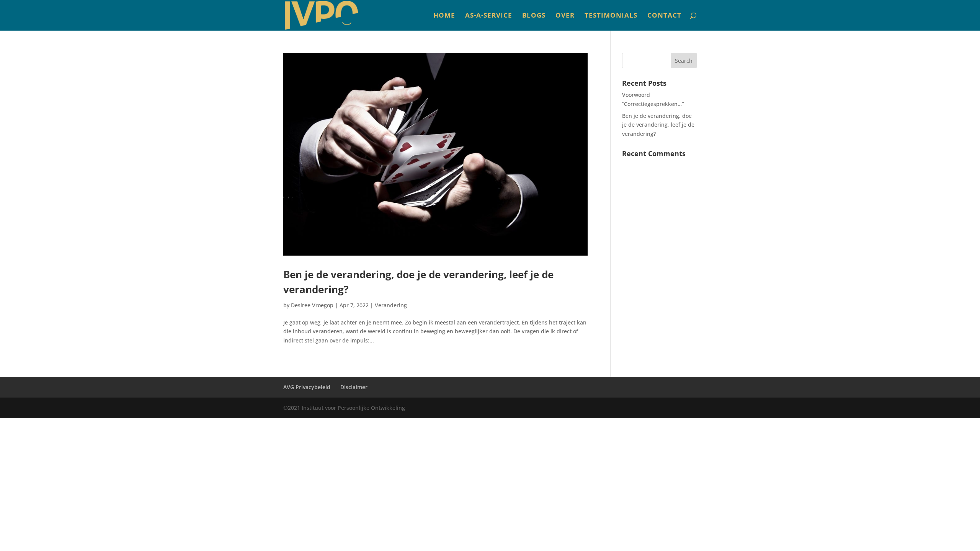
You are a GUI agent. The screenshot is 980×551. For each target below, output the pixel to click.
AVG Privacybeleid (306, 387)
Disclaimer (354, 387)
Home (444, 16)
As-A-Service (488, 16)
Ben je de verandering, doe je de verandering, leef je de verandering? (658, 125)
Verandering (391, 305)
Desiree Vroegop (312, 305)
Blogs (534, 16)
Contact (664, 16)
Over (565, 16)
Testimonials (611, 16)
